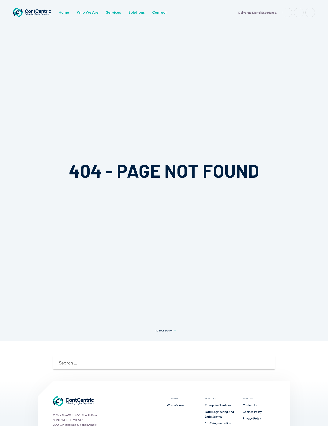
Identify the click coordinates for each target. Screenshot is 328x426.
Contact (159, 12)
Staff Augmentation (218, 423)
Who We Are (88, 12)
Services (113, 12)
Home (64, 12)
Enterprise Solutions (218, 405)
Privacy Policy (252, 418)
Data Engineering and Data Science (219, 414)
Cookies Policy (252, 412)
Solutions (137, 12)
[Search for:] (164, 363)
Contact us (250, 405)
